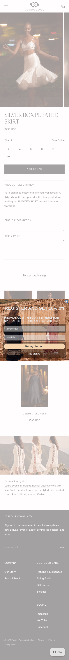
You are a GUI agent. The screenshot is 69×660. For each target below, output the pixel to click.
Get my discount (34, 346)
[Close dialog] (66, 301)
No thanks (34, 353)
